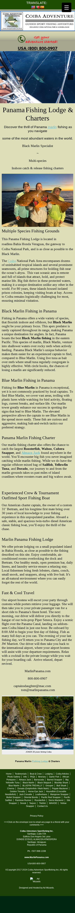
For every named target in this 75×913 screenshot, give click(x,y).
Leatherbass (41, 794)
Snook (23, 803)
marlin (52, 127)
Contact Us (42, 806)
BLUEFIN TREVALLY (32, 785)
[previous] (4, 77)
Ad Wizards (48, 888)
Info (25, 777)
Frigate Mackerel (60, 788)
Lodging (49, 774)
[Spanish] (42, 7)
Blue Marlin (14, 785)
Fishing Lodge (40, 761)
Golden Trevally (17, 791)
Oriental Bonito (31, 797)
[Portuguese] (38, 7)
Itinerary (42, 777)
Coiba (12, 261)
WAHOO (53, 803)
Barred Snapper (54, 779)
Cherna (10, 788)
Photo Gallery (13, 777)
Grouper (49, 785)
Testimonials (21, 774)
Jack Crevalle (25, 794)
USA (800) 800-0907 (37, 48)
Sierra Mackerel (55, 800)
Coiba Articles (62, 774)
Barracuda (39, 779)
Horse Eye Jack (35, 791)
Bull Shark (61, 785)
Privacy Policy (36, 816)
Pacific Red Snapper (51, 797)
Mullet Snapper (13, 797)
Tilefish (42, 803)
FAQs (32, 777)
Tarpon (32, 803)
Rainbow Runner (23, 800)
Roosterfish (40, 800)
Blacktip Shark (61, 782)
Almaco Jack (30, 453)
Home (9, 774)
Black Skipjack (44, 782)
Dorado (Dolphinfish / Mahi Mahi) (33, 788)
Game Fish (54, 777)
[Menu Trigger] (66, 7)
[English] (33, 7)
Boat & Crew (36, 774)
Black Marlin (28, 782)
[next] (70, 77)
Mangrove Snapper (59, 794)
